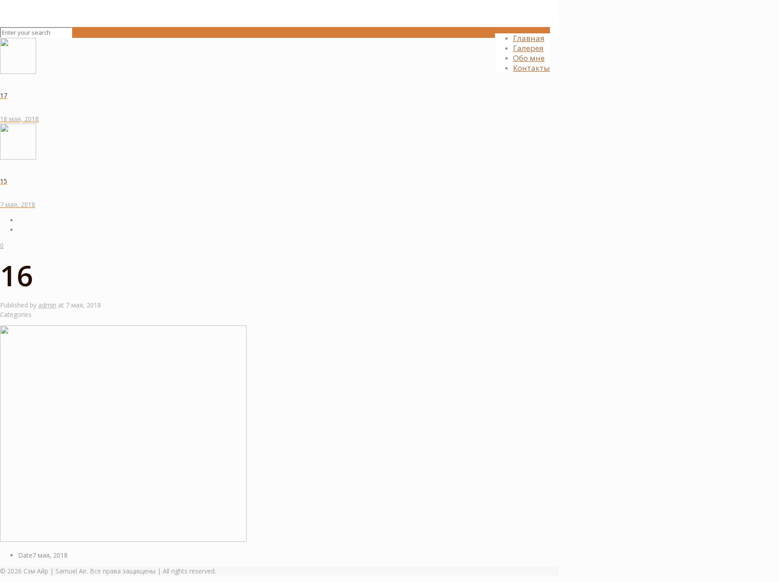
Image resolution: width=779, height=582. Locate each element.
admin (47, 305)
